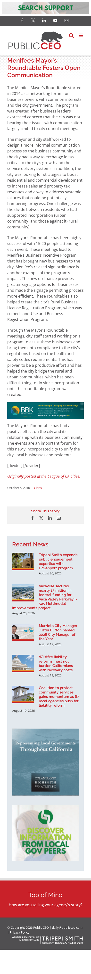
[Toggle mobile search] (71, 35)
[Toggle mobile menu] (81, 35)
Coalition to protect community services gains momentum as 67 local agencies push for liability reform (59, 697)
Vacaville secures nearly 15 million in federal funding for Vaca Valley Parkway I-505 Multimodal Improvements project (44, 597)
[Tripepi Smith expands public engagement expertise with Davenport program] (23, 561)
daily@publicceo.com (67, 927)
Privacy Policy (19, 932)
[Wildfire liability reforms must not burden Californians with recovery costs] (23, 663)
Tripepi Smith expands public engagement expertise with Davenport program (58, 561)
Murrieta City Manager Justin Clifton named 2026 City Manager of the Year (58, 632)
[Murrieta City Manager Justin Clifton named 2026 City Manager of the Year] (23, 632)
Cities (38, 488)
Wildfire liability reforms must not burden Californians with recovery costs (56, 663)
